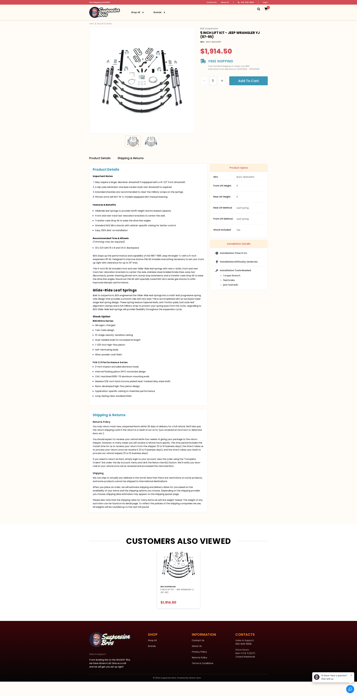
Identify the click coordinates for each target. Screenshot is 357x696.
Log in (265, 2)
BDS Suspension (168, 586)
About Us (225, 2)
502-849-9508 (247, 2)
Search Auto (195, 677)
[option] (142, 80)
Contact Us (212, 2)
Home (91, 23)
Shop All (100, 23)
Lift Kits (109, 23)
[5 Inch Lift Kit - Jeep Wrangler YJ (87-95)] (178, 567)
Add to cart (248, 81)
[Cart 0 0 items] (266, 9)
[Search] (258, 8)
